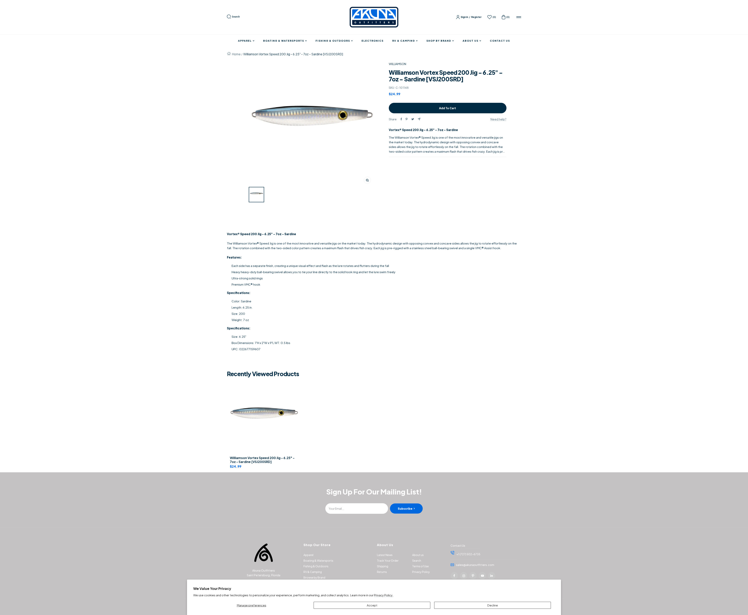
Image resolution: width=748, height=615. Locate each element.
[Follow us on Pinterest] (473, 575)
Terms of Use (420, 566)
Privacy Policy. (383, 595)
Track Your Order (388, 560)
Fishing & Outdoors (333, 41)
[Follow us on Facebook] (454, 575)
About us (418, 555)
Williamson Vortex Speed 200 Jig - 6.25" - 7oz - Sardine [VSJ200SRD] (262, 460)
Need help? (498, 119)
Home (236, 54)
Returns (382, 572)
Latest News (385, 555)
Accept (372, 605)
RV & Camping (403, 41)
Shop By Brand (438, 41)
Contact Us (500, 41)
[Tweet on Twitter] (412, 119)
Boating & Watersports (283, 41)
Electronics (373, 41)
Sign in (464, 17)
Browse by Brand (314, 577)
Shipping (382, 566)
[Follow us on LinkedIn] (491, 575)
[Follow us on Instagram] (463, 575)
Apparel (245, 41)
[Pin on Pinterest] (407, 119)
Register (476, 17)
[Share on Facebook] (401, 119)
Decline (492, 605)
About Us (470, 41)
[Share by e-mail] (419, 119)
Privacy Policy (421, 572)
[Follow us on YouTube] (482, 575)
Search (236, 16)
